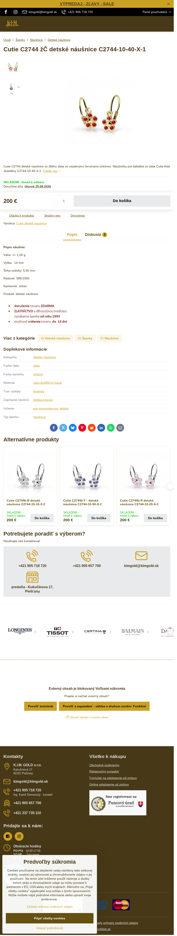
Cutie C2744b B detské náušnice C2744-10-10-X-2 (26, 502)
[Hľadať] (148, 23)
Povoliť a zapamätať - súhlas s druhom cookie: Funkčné (104, 706)
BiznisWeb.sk (101, 929)
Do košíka (122, 201)
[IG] (16, 12)
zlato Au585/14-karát (47, 382)
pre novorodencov (45, 408)
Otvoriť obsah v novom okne (88, 717)
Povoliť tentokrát (40, 706)
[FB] (7, 12)
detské (64, 408)
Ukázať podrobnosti (49, 928)
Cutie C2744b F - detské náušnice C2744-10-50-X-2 (82, 502)
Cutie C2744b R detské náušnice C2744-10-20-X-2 (139, 502)
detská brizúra (43, 400)
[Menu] (168, 23)
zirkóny (38, 374)
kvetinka (38, 391)
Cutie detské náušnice (31, 223)
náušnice (39, 417)
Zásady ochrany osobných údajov (115, 923)
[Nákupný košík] (158, 23)
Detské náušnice (44, 357)
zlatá (36, 365)
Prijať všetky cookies (49, 918)
